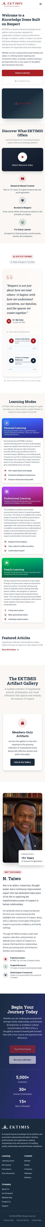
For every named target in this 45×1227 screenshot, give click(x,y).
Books (27, 1165)
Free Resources (8, 1173)
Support (5, 1206)
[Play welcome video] (22, 157)
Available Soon (24, 81)
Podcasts (28, 1169)
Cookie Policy (36, 1220)
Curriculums (6, 1169)
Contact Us (6, 1202)
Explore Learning (22, 73)
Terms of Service (22, 1220)
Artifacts (27, 1177)
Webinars (28, 1173)
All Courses (6, 1165)
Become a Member (22, 1060)
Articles (27, 1161)
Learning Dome (8, 1161)
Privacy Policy (9, 1220)
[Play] (33, 340)
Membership (7, 1197)
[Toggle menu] (40, 4)
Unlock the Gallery (22, 762)
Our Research (7, 1193)
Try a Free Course (22, 1049)
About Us (5, 1189)
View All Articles (9, 650)
